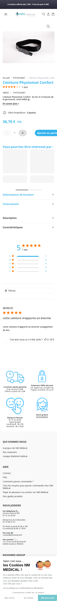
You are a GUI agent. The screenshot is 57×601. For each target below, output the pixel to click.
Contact (7, 473)
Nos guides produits (13, 496)
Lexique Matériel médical (15, 456)
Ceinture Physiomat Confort (43, 78)
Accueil (6, 78)
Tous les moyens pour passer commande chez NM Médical (28, 487)
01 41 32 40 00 (9, 515)
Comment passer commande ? (18, 481)
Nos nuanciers (10, 452)
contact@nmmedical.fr (12, 535)
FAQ (5, 477)
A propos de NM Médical (15, 448)
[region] (28, 256)
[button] (45, 339)
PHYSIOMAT (19, 78)
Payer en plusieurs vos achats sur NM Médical (25, 492)
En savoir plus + (11, 103)
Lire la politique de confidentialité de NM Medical (23, 588)
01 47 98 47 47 (9, 522)
